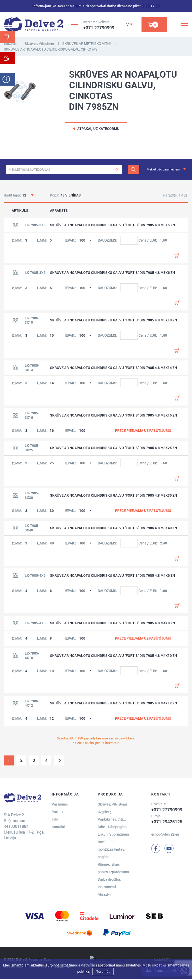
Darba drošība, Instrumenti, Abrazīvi (109, 887)
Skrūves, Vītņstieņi (39, 43)
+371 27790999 (98, 28)
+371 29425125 (166, 822)
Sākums (10, 43)
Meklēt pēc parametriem (163, 169)
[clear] (117, 169)
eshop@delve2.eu (165, 834)
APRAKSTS (59, 210)
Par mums (60, 804)
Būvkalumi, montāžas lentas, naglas (111, 849)
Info (55, 819)
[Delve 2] (33, 24)
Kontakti (58, 826)
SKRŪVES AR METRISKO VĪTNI (86, 43)
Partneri (58, 811)
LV (126, 24)
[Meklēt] (133, 169)
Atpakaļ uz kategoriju (98, 128)
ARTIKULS (20, 210)
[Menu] (184, 24)
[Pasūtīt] (177, 255)
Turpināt (103, 971)
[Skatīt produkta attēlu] (15, 225)
